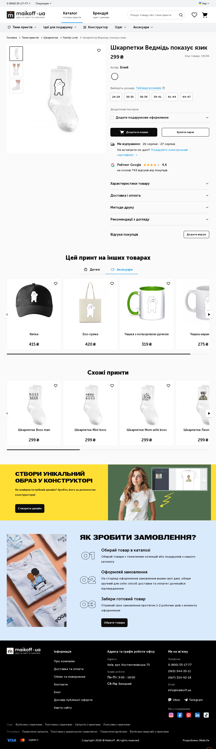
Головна (12, 37)
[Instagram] (171, 715)
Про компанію (64, 661)
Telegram (196, 700)
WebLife (204, 740)
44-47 (186, 96)
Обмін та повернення (69, 677)
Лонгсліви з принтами (116, 724)
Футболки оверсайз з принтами (149, 731)
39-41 (157, 96)
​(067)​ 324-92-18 (179, 677)
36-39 (143, 96)
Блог (57, 692)
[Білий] (114, 76)
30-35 (130, 96)
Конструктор (98, 27)
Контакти (61, 684)
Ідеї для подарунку (58, 27)
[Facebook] (180, 715)
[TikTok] (206, 715)
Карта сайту (63, 707)
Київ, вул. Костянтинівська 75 (128, 665)
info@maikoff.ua (179, 690)
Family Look (70, 37)
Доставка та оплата (69, 669)
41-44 (172, 96)
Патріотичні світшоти (35, 731)
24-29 (116, 96)
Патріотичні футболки (113, 731)
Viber (176, 700)
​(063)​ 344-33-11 (179, 671)
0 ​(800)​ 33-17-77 (17, 3)
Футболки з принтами (29, 724)
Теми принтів (22, 27)
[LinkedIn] (197, 715)
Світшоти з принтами (88, 724)
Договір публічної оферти (73, 700)
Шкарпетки (51, 37)
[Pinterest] (189, 715)
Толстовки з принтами (58, 724)
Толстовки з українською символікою (74, 731)
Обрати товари (114, 622)
